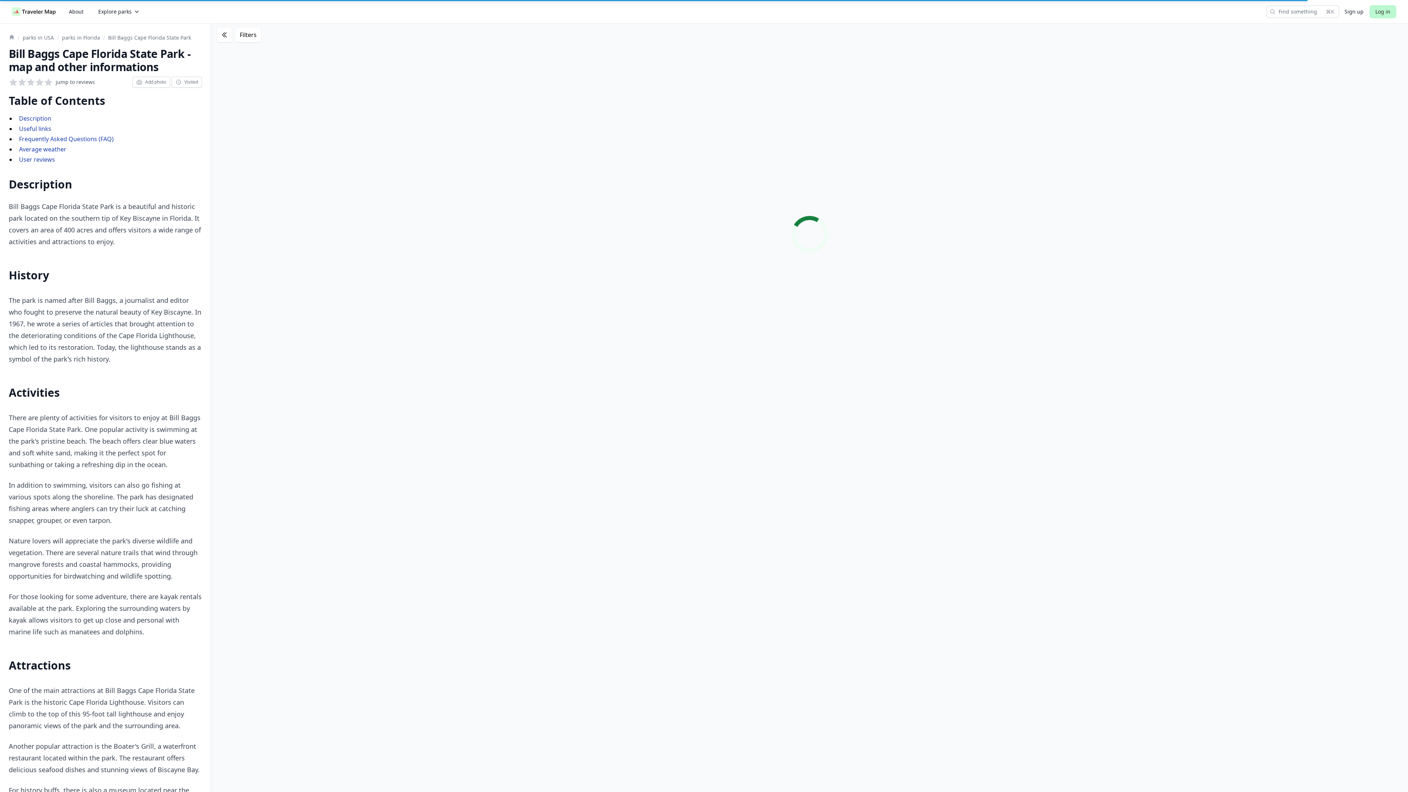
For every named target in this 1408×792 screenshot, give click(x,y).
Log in (1382, 11)
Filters (248, 35)
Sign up (1354, 11)
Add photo (155, 82)
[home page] (34, 11)
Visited (191, 82)
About (76, 11)
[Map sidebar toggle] (224, 34)
